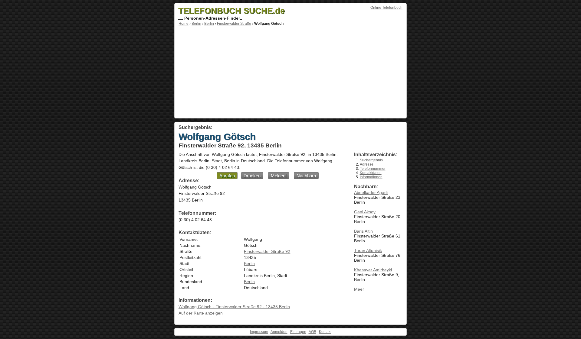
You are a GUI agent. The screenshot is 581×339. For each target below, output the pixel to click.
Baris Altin (363, 231)
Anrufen (227, 175)
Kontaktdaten (371, 173)
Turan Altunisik (368, 250)
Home (184, 23)
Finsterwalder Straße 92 (267, 251)
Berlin (196, 23)
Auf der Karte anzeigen (201, 313)
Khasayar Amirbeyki (373, 269)
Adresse (366, 164)
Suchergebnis (371, 160)
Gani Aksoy (365, 211)
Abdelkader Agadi (371, 192)
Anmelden (279, 332)
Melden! (279, 175)
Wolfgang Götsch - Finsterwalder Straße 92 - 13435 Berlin (234, 306)
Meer (359, 289)
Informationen (371, 177)
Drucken (252, 175)
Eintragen (298, 332)
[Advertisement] (290, 71)
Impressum (259, 332)
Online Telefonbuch (386, 7)
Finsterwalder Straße (234, 23)
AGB (312, 332)
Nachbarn (306, 175)
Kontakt (325, 332)
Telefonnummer (373, 168)
